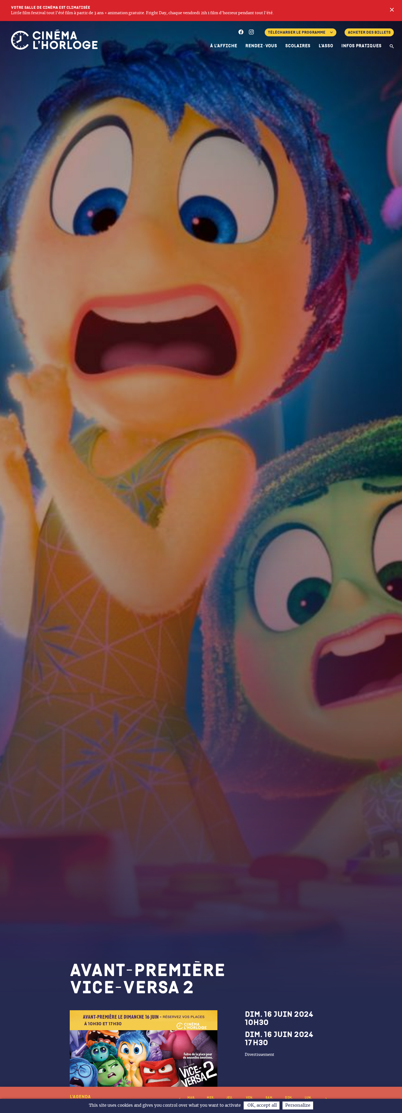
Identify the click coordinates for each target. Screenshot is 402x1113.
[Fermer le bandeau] (392, 10)
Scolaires (297, 45)
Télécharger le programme (296, 32)
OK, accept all (261, 1105)
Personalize (297, 1105)
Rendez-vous (261, 45)
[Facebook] (240, 32)
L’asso (326, 45)
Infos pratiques (361, 45)
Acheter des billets (369, 32)
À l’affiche (223, 45)
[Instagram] (251, 32)
